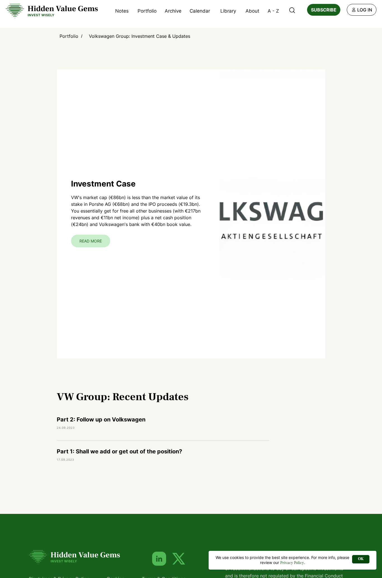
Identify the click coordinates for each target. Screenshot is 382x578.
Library (228, 11)
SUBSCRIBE (323, 10)
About (252, 11)
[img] (361, 10)
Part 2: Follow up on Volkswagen (101, 419)
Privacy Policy (292, 562)
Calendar (200, 11)
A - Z (273, 11)
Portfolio (147, 11)
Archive (173, 11)
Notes (122, 11)
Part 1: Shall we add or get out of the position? (119, 451)
